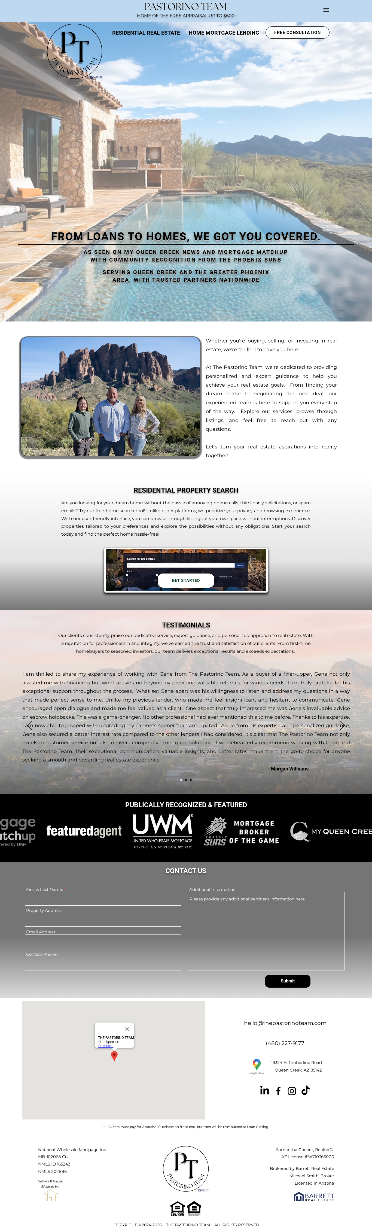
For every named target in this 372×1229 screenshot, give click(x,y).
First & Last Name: (45, 889)
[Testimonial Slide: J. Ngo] (191, 780)
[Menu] (326, 10)
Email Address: (41, 932)
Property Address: (44, 910)
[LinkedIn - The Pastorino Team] (264, 1090)
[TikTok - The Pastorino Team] (305, 1090)
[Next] (342, 726)
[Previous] (29, 726)
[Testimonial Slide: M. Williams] (181, 780)
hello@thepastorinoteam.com (285, 1023)
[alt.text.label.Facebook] (278, 1090)
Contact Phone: (41, 954)
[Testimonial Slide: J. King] (186, 780)
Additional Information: (212, 889)
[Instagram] (291, 1090)
